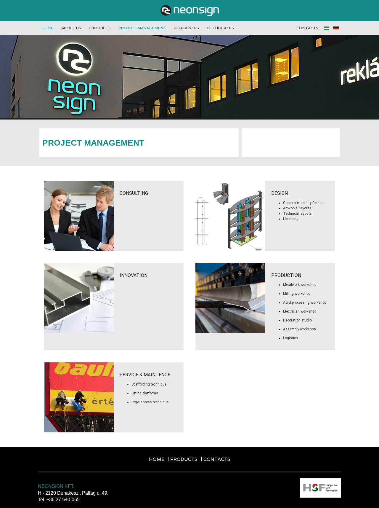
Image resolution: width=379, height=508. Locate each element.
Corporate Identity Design (303, 203)
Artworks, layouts (297, 208)
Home (48, 28)
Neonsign (189, 10)
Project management (142, 28)
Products (100, 28)
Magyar (327, 28)
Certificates (220, 28)
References (186, 28)
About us (71, 28)
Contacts (307, 28)
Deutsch (336, 28)
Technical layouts (297, 213)
